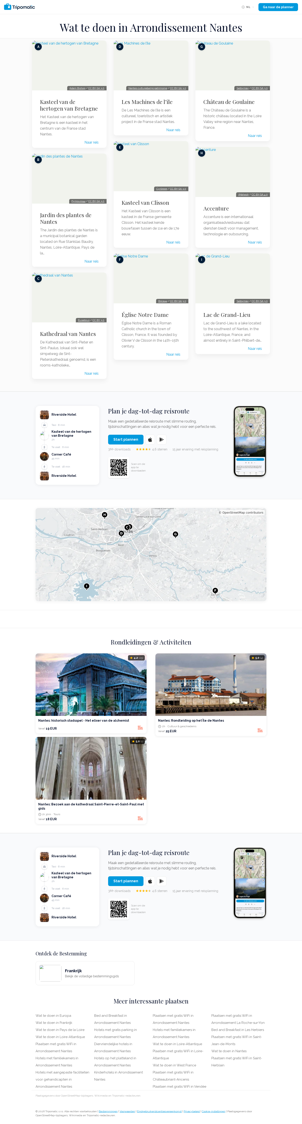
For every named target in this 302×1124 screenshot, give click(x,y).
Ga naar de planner (278, 7)
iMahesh (243, 194)
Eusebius (84, 320)
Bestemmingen (108, 1111)
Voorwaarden (127, 1111)
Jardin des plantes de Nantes (66, 218)
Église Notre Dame (145, 314)
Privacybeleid (192, 1111)
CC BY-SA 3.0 (96, 88)
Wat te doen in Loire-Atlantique (60, 1037)
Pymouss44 (78, 201)
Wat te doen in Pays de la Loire (60, 1030)
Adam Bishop (77, 88)
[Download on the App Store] (150, 439)
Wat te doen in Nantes (229, 1051)
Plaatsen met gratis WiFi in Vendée (179, 1087)
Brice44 (162, 301)
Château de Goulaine (229, 101)
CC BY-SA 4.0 (260, 194)
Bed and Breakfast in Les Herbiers (237, 1030)
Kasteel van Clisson (145, 202)
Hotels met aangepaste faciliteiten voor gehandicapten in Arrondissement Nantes (62, 1079)
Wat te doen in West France (174, 1065)
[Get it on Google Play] (161, 439)
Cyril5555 (161, 188)
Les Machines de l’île (147, 101)
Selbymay (243, 88)
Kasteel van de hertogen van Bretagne (69, 105)
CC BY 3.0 (98, 320)
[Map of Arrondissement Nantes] (151, 554)
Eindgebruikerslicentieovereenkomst (159, 1111)
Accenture (216, 208)
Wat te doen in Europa (53, 1016)
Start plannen (125, 439)
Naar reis (91, 142)
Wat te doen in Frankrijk (54, 1023)
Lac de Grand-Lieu (226, 314)
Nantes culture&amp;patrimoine (147, 88)
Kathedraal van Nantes (68, 333)
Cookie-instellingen (213, 1111)
